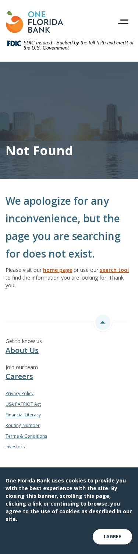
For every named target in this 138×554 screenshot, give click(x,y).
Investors (15, 447)
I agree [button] (112, 536)
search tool (114, 269)
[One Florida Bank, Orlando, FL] (35, 22)
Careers (19, 376)
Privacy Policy (19, 393)
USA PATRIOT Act (23, 404)
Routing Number (23, 425)
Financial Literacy (23, 415)
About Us (22, 350)
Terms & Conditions (26, 436)
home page (57, 269)
